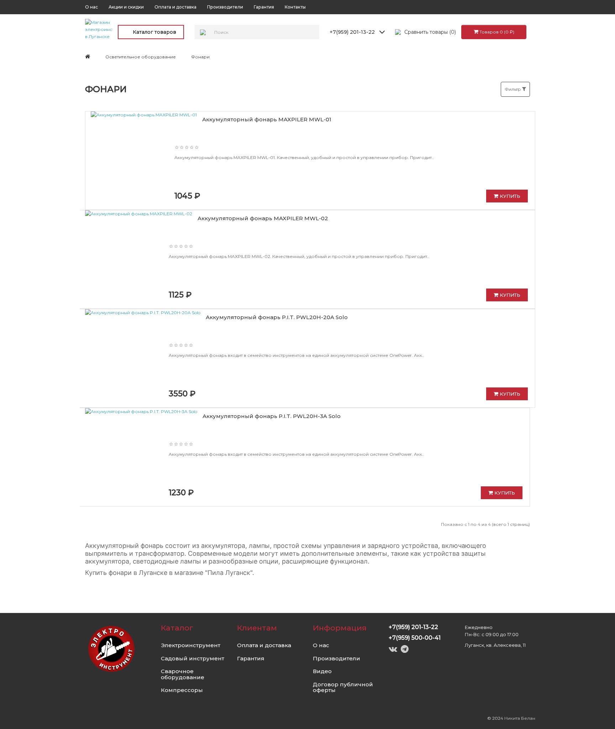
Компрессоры (182, 690)
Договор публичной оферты (343, 687)
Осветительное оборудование (140, 56)
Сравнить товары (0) (430, 32)
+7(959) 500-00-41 (415, 637)
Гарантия (264, 7)
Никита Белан (519, 718)
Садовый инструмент (192, 658)
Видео (322, 671)
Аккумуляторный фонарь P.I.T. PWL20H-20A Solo (277, 317)
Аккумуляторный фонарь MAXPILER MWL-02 (263, 218)
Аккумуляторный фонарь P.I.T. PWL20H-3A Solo (272, 416)
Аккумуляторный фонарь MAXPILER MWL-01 (266, 119)
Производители (225, 7)
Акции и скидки (126, 7)
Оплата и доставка (175, 7)
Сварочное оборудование (182, 674)
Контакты (295, 7)
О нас (91, 7)
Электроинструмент (190, 645)
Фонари (200, 56)
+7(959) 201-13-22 (352, 32)
